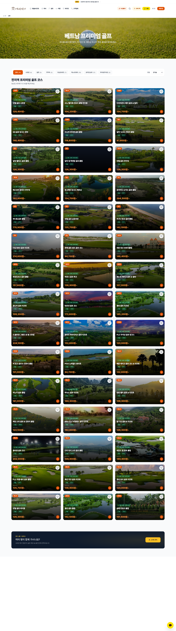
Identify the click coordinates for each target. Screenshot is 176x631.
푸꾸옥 (49, 72)
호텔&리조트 (35, 8)
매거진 (67, 8)
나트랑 (29, 72)
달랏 (39, 72)
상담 (147, 8)
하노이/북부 (76, 72)
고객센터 (75, 8)
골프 (52, 8)
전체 (18, 72)
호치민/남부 (90, 72)
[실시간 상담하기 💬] (170, 625)
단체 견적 (138, 8)
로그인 (153, 8)
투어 (45, 8)
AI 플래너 (123, 8)
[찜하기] (58, 91)
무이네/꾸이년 (105, 72)
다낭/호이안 (61, 72)
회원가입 (161, 8)
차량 (59, 8)
